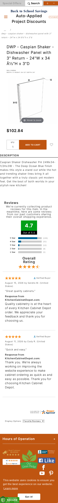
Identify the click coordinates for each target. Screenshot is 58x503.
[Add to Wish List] (52, 145)
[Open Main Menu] (6, 17)
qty (12, 142)
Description (9, 155)
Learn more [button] (11, 488)
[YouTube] (42, 473)
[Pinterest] (51, 473)
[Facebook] (43, 467)
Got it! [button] (29, 496)
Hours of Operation (19, 439)
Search (35, 3)
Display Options (13, 421)
